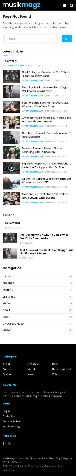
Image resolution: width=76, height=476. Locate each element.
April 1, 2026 (53, 95)
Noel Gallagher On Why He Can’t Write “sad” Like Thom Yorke (46, 74)
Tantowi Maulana (14, 65)
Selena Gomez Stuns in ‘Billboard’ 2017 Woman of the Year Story (46, 104)
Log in (6, 411)
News (6, 310)
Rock (6, 317)
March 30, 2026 (54, 126)
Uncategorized (13, 323)
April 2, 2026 (53, 80)
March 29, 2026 (54, 141)
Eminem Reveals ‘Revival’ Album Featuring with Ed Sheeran (42, 150)
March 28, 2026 (54, 156)
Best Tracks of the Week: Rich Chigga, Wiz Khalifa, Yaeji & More (46, 89)
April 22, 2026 (33, 65)
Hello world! (10, 61)
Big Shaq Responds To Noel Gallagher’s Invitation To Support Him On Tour (46, 165)
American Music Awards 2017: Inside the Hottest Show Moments (46, 119)
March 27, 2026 (54, 172)
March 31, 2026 (54, 111)
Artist (7, 276)
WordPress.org (11, 426)
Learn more (56, 396)
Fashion (8, 290)
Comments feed (12, 421)
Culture (8, 283)
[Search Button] (67, 38)
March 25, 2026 (54, 202)
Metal (7, 303)
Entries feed (9, 416)
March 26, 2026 (54, 187)
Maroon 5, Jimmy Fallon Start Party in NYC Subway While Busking (45, 196)
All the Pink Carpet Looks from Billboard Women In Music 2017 (46, 180)
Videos (7, 330)
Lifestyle (9, 296)
